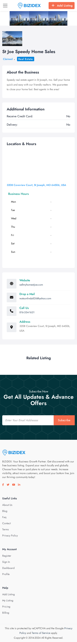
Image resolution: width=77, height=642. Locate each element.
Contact (6, 523)
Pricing (6, 606)
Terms (5, 529)
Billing (5, 613)
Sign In (6, 562)
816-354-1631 (26, 312)
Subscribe (64, 420)
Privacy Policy (10, 535)
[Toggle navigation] (5, 5)
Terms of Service (41, 633)
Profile (6, 574)
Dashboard (8, 568)
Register (6, 556)
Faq (4, 517)
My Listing (7, 600)
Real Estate (25, 59)
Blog (4, 511)
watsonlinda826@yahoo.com (35, 298)
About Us (7, 505)
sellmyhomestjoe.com (31, 284)
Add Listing (65, 6)
